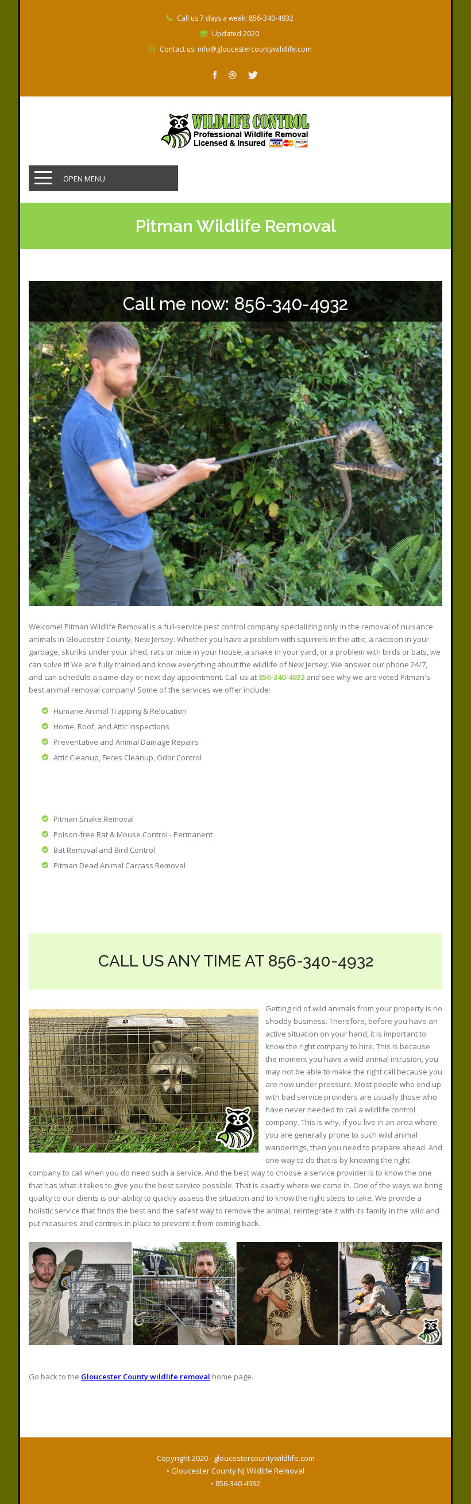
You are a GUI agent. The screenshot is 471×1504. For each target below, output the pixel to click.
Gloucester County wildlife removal (145, 1376)
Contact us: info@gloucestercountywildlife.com (236, 49)
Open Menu (84, 178)
